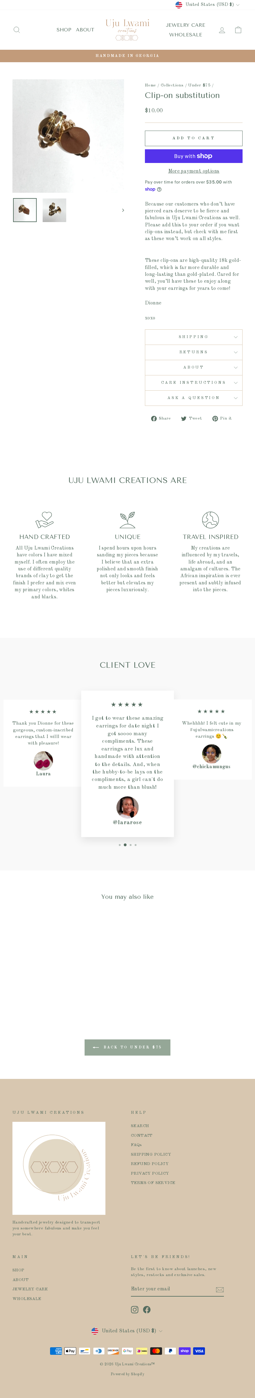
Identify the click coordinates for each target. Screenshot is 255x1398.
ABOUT (85, 30)
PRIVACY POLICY (150, 1174)
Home (150, 85)
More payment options (194, 171)
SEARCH (140, 1126)
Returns (193, 352)
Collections (172, 85)
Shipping (194, 337)
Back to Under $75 (131, 1047)
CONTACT (142, 1136)
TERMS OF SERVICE (153, 1183)
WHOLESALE (185, 35)
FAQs (136, 1145)
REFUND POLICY (150, 1164)
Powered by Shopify (127, 1374)
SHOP (64, 30)
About (193, 367)
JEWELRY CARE (185, 25)
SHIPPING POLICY (151, 1155)
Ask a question (193, 398)
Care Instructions (193, 383)
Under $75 (199, 85)
